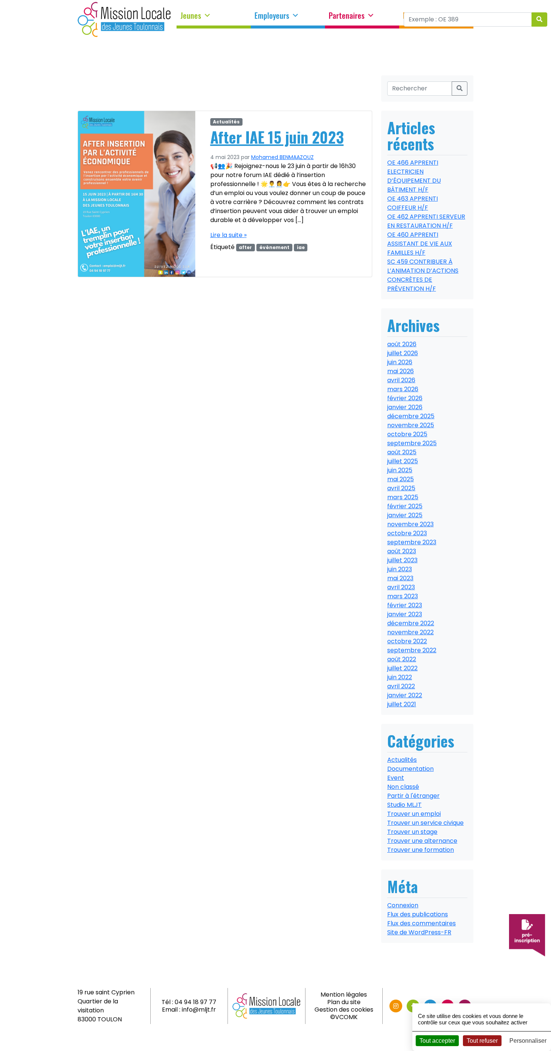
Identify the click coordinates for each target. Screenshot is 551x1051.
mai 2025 (400, 479)
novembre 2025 (410, 425)
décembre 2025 (410, 416)
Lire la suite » (228, 235)
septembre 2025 (412, 443)
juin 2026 (399, 362)
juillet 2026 (402, 353)
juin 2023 (399, 569)
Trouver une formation (420, 849)
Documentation (410, 768)
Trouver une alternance (422, 840)
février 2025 (404, 506)
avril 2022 (401, 686)
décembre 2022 (410, 623)
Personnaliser (528, 1040)
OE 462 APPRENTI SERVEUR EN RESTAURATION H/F (426, 221)
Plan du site (344, 1002)
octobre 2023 (407, 533)
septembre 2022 (411, 650)
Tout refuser (482, 1040)
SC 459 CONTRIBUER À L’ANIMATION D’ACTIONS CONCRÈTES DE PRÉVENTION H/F (422, 275)
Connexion (402, 905)
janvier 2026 (404, 407)
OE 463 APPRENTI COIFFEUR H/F (412, 203)
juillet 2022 (402, 668)
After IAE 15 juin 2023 (277, 137)
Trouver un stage (412, 831)
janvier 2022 (404, 695)
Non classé (403, 786)
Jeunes (190, 16)
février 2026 (404, 398)
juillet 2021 (401, 704)
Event (395, 777)
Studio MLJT (404, 804)
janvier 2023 (404, 614)
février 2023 (404, 605)
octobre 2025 (407, 434)
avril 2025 (401, 488)
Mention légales (343, 994)
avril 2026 (401, 380)
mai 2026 (400, 371)
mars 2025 (402, 497)
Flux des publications (417, 914)
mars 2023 (402, 596)
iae (301, 247)
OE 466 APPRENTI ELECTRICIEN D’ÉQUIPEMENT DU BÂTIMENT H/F (414, 176)
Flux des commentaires (421, 923)
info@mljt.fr (199, 1009)
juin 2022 (399, 677)
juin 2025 (399, 470)
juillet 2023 (402, 560)
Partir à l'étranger (413, 795)
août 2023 (401, 551)
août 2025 (401, 452)
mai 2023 (400, 578)
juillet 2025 (402, 461)
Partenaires (347, 16)
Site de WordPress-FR (419, 932)
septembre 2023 (411, 542)
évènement (274, 247)
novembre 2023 (410, 524)
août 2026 (401, 344)
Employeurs (272, 16)
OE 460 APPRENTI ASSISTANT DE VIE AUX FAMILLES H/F (419, 243)
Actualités (226, 122)
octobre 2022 (407, 641)
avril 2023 (401, 587)
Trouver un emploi (414, 813)
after (245, 247)
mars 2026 (402, 389)
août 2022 (401, 659)
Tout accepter (437, 1040)
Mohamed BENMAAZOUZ (282, 157)
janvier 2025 (404, 515)
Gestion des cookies (343, 1009)
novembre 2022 (410, 632)
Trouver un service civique (425, 822)
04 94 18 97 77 (195, 1002)
